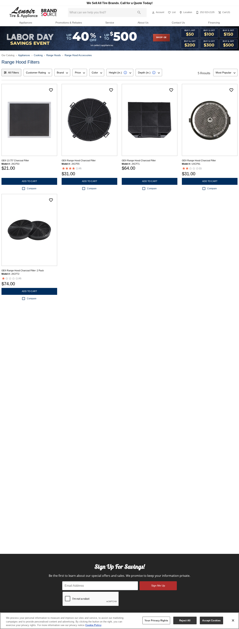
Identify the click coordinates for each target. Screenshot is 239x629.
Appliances (25, 22)
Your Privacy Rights (156, 620)
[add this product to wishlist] (50, 90)
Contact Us (178, 22)
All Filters (13, 72)
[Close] (233, 620)
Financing (214, 22)
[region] (119, 620)
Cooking (38, 55)
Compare (31, 188)
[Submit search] (139, 12)
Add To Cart (29, 181)
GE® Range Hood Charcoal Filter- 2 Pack (22, 270)
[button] (153, 12)
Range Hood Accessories (78, 55)
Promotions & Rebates (68, 22)
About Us (143, 22)
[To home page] (33, 12)
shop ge (161, 37)
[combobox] (38, 72)
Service (109, 22)
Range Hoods (53, 55)
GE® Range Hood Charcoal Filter (79, 160)
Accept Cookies (211, 620)
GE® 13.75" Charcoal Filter (15, 160)
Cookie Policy (93, 625)
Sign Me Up (158, 585)
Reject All (184, 620)
